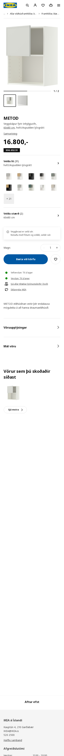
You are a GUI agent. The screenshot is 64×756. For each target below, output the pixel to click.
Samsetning (10, 133)
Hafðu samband (13, 740)
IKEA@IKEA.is (11, 731)
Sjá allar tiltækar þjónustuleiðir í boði (29, 284)
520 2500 (9, 735)
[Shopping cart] (50, 5)
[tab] (32, 327)
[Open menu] (58, 5)
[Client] (35, 5)
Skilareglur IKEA (18, 289)
